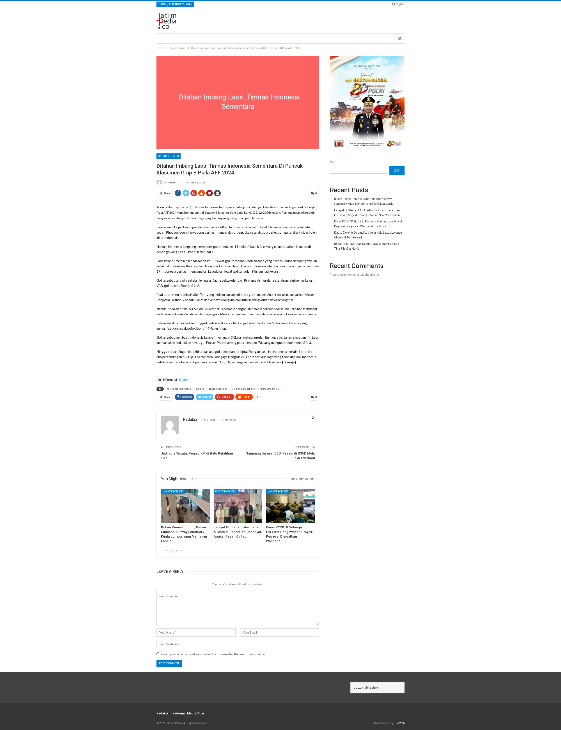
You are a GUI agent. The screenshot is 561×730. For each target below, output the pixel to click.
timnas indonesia (270, 389)
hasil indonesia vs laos (179, 389)
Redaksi (162, 713)
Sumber (184, 380)
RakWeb (400, 723)
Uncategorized (168, 156)
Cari (333, 162)
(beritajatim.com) (179, 207)
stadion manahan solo (244, 389)
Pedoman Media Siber (188, 713)
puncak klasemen (218, 389)
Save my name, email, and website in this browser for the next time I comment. (214, 654)
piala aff (200, 389)
